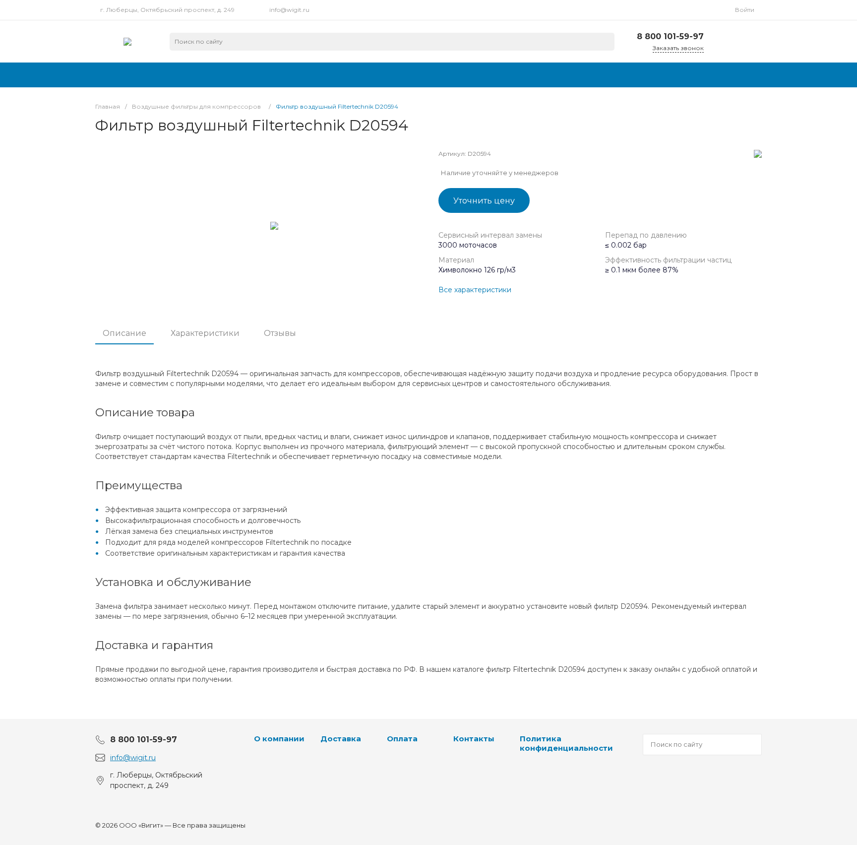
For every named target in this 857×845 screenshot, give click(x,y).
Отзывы (280, 333)
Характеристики (205, 333)
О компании (279, 738)
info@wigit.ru (289, 9)
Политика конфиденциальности (566, 743)
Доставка (340, 738)
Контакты (473, 738)
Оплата (402, 738)
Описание (124, 333)
